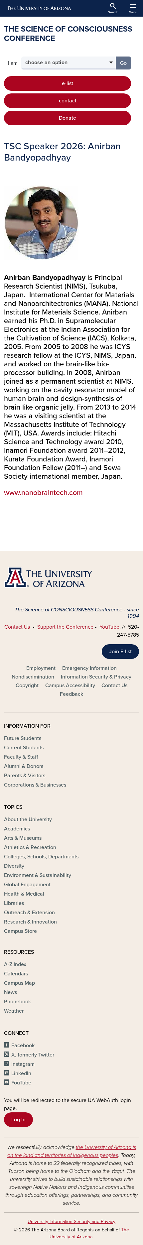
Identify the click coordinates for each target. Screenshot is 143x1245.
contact (67, 100)
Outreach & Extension (29, 912)
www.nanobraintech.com (43, 492)
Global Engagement (27, 884)
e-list (67, 83)
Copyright (27, 685)
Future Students (22, 738)
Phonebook (17, 1001)
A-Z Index (15, 964)
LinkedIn (21, 1073)
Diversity (14, 866)
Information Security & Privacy (96, 677)
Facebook (23, 1045)
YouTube (109, 627)
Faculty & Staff (21, 757)
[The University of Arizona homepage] (38, 8)
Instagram (23, 1064)
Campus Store (20, 931)
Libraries (14, 903)
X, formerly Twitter (32, 1055)
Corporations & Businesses (35, 785)
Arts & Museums (23, 838)
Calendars (16, 973)
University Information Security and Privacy (71, 1221)
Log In (18, 1119)
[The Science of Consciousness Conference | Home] (71, 577)
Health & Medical (24, 894)
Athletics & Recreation (30, 847)
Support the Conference (65, 627)
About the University (28, 819)
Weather (14, 1011)
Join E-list (120, 651)
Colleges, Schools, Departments (41, 856)
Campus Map (19, 983)
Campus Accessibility (70, 685)
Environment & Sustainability (37, 875)
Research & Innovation (30, 922)
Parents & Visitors (24, 775)
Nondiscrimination (33, 677)
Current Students (24, 747)
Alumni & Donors (23, 766)
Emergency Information (89, 668)
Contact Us (17, 627)
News (10, 992)
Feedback (71, 694)
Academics (17, 828)
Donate (67, 118)
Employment (41, 668)
